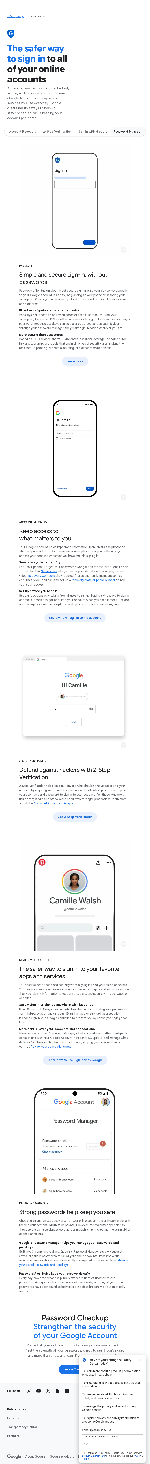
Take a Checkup (75, 1369)
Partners (13, 1436)
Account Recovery (23, 132)
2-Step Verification (57, 132)
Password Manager (128, 132)
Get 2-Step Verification (75, 817)
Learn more (75, 361)
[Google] (14, 1456)
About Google (35, 1456)
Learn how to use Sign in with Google (75, 1060)
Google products (62, 1456)
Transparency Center (22, 1427)
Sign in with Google (92, 132)
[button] (123, 249)
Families (13, 1418)
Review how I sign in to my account (75, 618)
